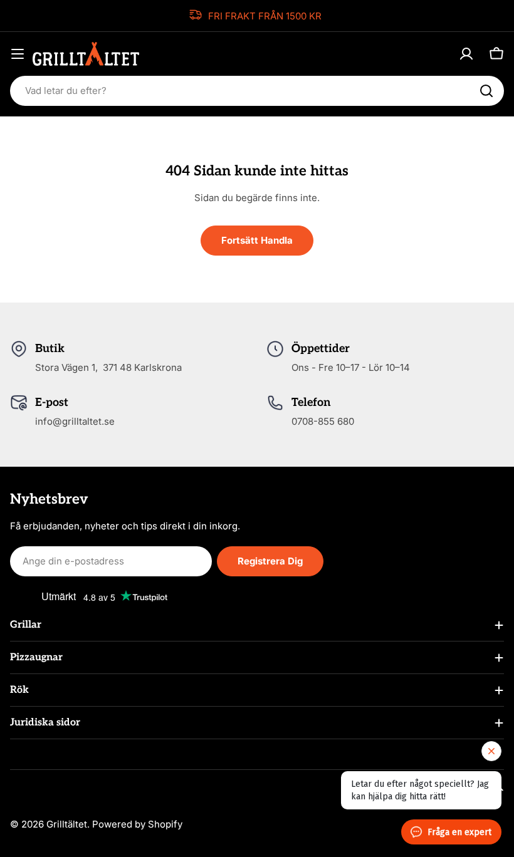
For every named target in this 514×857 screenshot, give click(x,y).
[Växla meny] (17, 53)
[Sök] (486, 90)
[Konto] (466, 53)
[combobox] (257, 91)
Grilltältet (66, 824)
